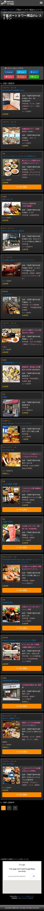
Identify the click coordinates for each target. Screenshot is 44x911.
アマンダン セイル (9, 125)
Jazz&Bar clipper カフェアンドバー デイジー (18, 260)
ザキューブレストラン (10, 326)
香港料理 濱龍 (7, 602)
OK (34, 876)
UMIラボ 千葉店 (8, 764)
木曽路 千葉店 (7, 522)
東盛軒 (4, 397)
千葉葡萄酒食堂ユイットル (12, 363)
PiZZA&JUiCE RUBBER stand (13, 90)
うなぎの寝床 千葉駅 (9, 484)
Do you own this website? (16, 876)
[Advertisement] (22, 43)
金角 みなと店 (7, 199)
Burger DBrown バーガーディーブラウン (17, 423)
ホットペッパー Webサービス (25, 896)
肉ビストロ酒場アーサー (11, 718)
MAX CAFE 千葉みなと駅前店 (13, 231)
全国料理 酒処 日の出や (11, 681)
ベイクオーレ (7, 294)
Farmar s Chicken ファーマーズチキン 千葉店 (19, 640)
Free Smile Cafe (8, 450)
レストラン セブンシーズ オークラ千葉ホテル (19, 156)
